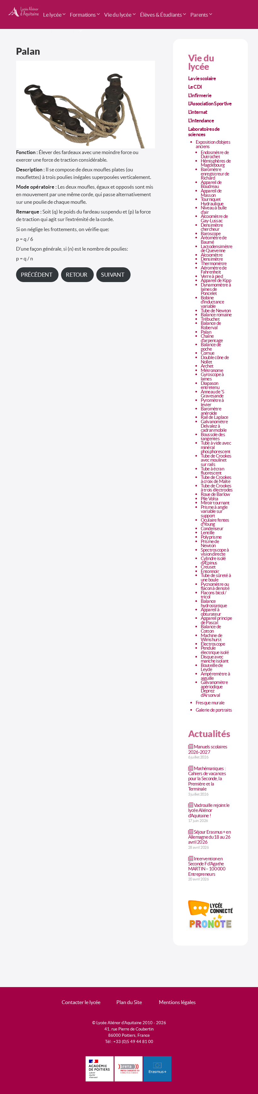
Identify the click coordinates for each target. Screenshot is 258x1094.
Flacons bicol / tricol (214, 595)
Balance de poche (211, 347)
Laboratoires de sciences (204, 131)
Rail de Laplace (214, 417)
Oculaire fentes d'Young (215, 522)
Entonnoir (210, 571)
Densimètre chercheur (212, 227)
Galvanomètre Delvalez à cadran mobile (214, 426)
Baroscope (211, 233)
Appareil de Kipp (216, 280)
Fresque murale (210, 702)
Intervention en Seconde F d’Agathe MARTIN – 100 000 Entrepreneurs (206, 866)
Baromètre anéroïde (211, 411)
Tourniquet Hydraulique (212, 201)
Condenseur (212, 528)
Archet (207, 366)
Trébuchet (210, 319)
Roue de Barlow (215, 494)
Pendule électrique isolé (215, 650)
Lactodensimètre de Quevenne (217, 248)
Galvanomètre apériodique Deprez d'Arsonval (214, 689)
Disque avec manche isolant (215, 659)
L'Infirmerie (199, 95)
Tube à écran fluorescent (212, 471)
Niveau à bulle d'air (214, 210)
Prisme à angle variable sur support (214, 511)
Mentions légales (177, 1002)
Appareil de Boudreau (211, 184)
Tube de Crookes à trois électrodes (217, 488)
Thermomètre (214, 263)
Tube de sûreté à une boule (216, 577)
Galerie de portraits (214, 710)
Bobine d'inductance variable (212, 302)
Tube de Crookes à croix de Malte (216, 479)
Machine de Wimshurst (211, 637)
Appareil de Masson (211, 193)
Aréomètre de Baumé (214, 240)
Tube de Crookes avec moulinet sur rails (216, 460)
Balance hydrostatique (214, 603)
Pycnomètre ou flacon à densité (215, 586)
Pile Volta (209, 498)
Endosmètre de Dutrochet (215, 154)
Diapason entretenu (210, 385)
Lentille (208, 532)
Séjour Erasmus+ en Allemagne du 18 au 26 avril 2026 (209, 837)
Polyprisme (211, 537)
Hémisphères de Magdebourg (216, 163)
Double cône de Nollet (215, 359)
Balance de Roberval (211, 325)
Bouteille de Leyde (212, 667)
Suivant (112, 274)
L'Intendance (201, 120)
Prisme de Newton (210, 543)
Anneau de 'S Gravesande (212, 394)
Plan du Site (129, 1002)
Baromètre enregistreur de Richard (215, 173)
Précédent (36, 274)
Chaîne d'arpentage (212, 338)
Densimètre (212, 259)
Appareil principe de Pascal (216, 620)
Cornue (208, 353)
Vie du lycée (201, 62)
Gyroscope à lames (212, 376)
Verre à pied (212, 276)
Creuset (208, 566)
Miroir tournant (215, 502)
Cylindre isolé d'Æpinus (213, 560)
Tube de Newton (216, 310)
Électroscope (213, 644)
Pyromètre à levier (212, 402)
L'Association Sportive (210, 103)
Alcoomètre (212, 255)
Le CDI (195, 87)
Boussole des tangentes (213, 436)
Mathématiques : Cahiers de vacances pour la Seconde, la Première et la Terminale (207, 778)
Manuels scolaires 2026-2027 (207, 749)
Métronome (212, 370)
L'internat (197, 112)
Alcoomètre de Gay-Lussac (214, 218)
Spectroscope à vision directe (215, 552)
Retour (76, 274)
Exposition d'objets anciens (213, 144)
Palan (206, 332)
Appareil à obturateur (211, 612)
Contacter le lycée (81, 1002)
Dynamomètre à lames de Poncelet (216, 289)
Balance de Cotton (211, 629)
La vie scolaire (202, 78)
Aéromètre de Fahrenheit (214, 270)
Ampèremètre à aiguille (215, 676)
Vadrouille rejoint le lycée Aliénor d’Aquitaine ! (209, 810)
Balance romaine (216, 314)
